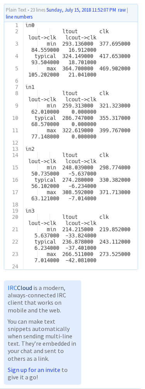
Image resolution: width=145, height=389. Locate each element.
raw (122, 10)
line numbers (19, 17)
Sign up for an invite (34, 370)
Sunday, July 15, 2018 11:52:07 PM (81, 10)
